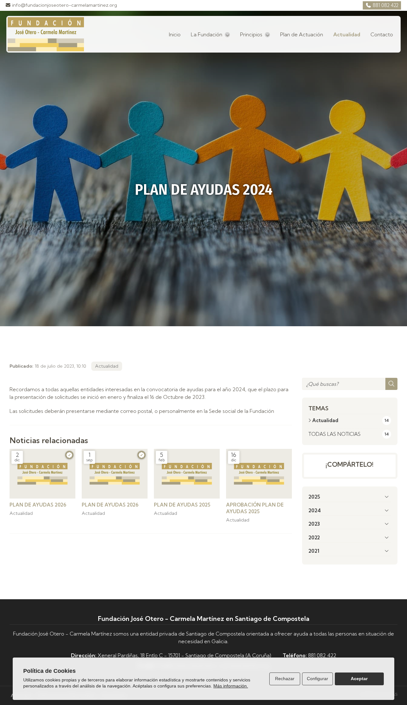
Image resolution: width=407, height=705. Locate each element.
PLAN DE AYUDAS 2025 (182, 505)
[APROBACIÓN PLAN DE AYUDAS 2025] (259, 473)
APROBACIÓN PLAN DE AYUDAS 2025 (255, 508)
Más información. (230, 685)
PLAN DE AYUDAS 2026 (38, 505)
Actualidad (106, 366)
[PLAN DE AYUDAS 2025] (187, 473)
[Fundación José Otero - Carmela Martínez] (46, 34)
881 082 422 (322, 655)
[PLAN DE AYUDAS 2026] (42, 473)
